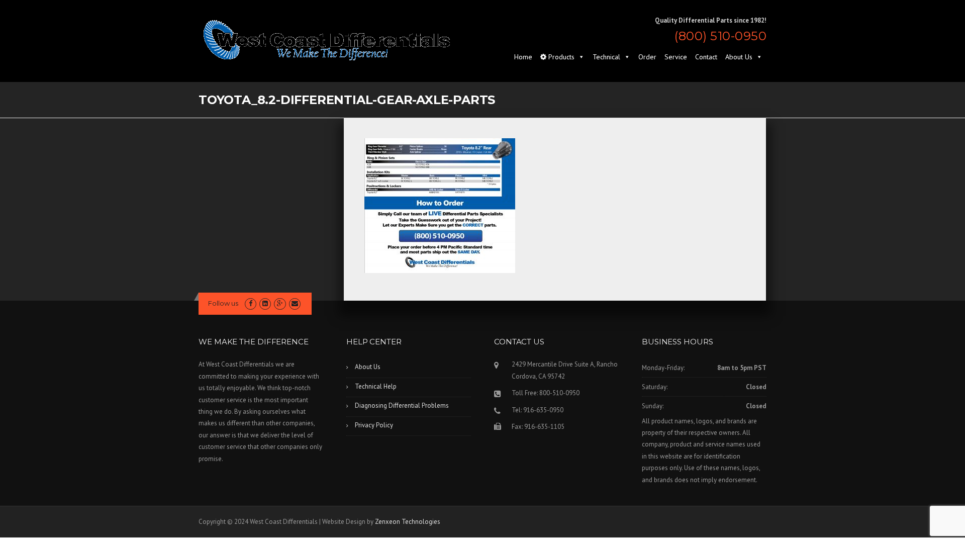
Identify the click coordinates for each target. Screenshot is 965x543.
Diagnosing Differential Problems (402, 405)
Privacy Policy (374, 425)
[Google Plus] (279, 303)
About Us (738, 56)
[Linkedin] (265, 303)
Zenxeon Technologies (407, 521)
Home (523, 56)
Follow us (223, 303)
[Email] (295, 303)
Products (560, 56)
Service (675, 56)
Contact (706, 56)
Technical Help (376, 386)
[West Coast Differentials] (327, 39)
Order (647, 56)
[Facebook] (250, 303)
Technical (606, 56)
